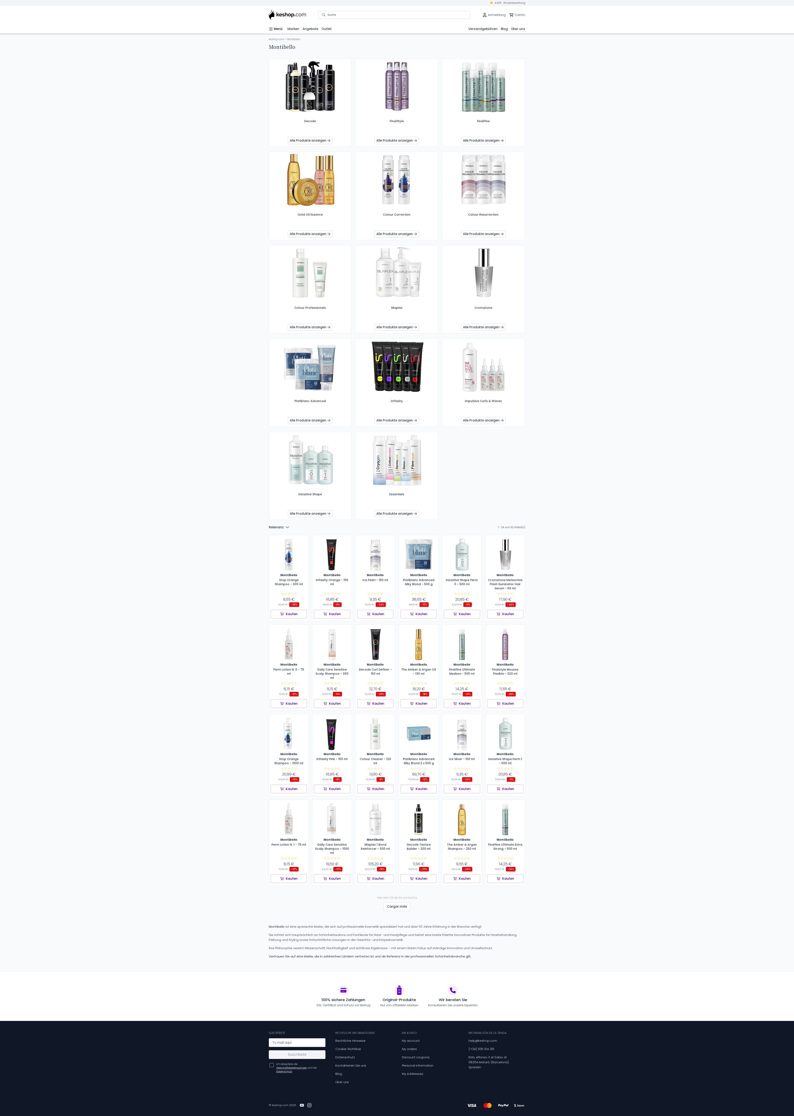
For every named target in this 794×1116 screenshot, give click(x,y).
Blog (338, 1074)
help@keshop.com (483, 1040)
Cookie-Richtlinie (348, 1049)
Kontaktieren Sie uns (350, 1065)
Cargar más (397, 906)
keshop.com (276, 39)
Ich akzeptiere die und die (296, 1067)
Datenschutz (345, 1057)
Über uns (342, 1082)
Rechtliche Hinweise (350, 1040)
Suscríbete (297, 1054)
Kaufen (292, 614)
